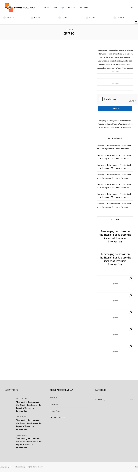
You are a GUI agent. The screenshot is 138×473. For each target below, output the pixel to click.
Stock (55, 7)
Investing (46, 7)
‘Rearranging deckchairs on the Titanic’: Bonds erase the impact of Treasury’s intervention (115, 236)
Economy (71, 7)
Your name (115, 71)
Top (136, 467)
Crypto (62, 7)
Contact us (54, 404)
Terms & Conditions (57, 417)
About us (53, 398)
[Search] (130, 7)
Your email (115, 83)
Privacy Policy (55, 411)
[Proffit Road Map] (20, 7)
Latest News (83, 7)
